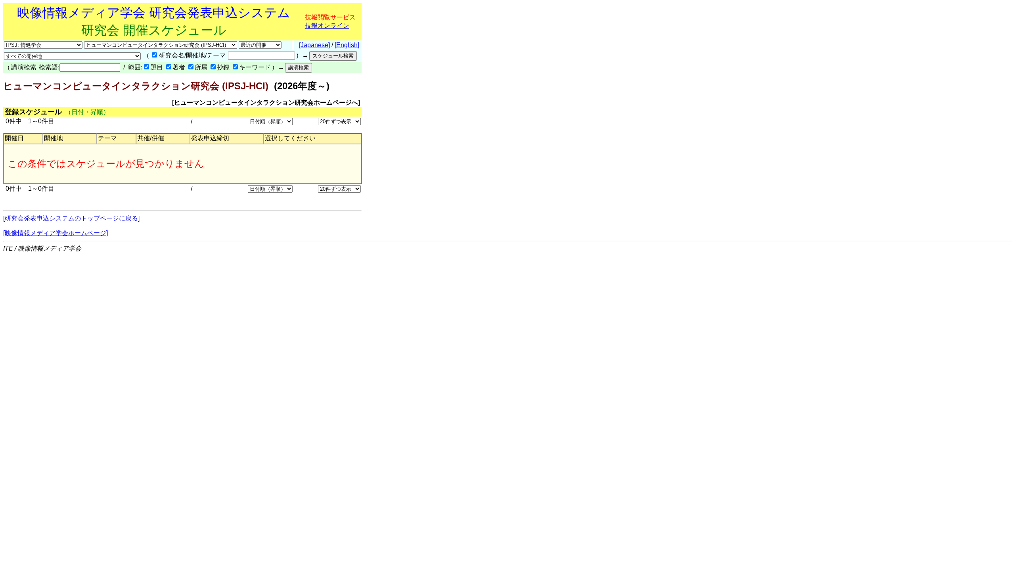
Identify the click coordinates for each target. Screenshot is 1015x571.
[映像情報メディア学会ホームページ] (55, 233)
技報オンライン (327, 25)
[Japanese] (314, 45)
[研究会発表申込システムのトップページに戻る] (71, 218)
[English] (347, 45)
